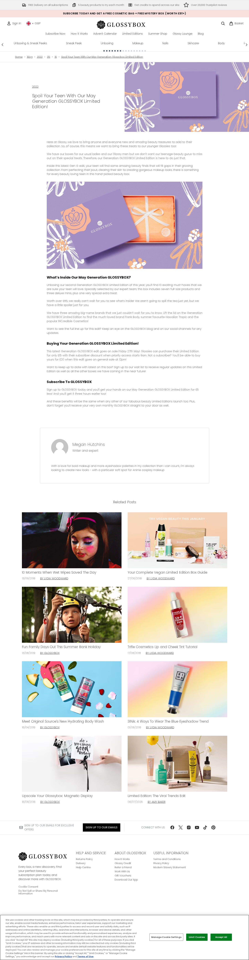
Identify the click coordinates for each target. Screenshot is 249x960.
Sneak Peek (74, 43)
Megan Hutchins (88, 444)
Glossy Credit (123, 863)
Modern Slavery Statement (169, 867)
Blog (30, 57)
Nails (165, 43)
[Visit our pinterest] (213, 827)
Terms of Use (85, 956)
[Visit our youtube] (197, 827)
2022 (40, 57)
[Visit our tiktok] (205, 827)
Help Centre (83, 867)
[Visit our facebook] (172, 827)
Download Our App (126, 879)
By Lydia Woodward (54, 578)
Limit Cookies (197, 937)
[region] (124, 937)
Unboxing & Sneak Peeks (30, 43)
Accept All (221, 937)
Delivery (80, 863)
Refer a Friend (123, 867)
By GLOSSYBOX (50, 653)
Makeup (137, 43)
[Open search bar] (223, 23)
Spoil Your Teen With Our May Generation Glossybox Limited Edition (102, 57)
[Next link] (246, 44)
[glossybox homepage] (124, 24)
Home (19, 57)
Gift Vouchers (123, 875)
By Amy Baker (156, 802)
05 (48, 57)
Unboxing (107, 43)
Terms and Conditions (167, 859)
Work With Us (122, 871)
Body (221, 43)
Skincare (193, 43)
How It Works (122, 859)
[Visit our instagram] (189, 827)
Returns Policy (84, 859)
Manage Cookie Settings (166, 937)
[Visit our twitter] (180, 827)
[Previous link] (2, 44)
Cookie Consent (28, 886)
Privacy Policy (161, 863)
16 (56, 57)
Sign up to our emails (101, 827)
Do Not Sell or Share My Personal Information (38, 892)
